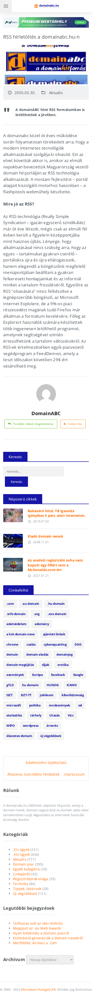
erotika (62, 664)
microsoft (13, 705)
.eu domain (30, 603)
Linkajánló (21, 874)
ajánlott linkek (54, 634)
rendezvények (59, 705)
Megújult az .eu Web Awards (37, 928)
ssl (80, 705)
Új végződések (25, 893)
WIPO (10, 725)
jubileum (46, 695)
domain (12, 654)
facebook (58, 674)
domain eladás (37, 654)
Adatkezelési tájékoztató (46, 762)
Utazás (54, 715)
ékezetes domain (19, 736)
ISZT (9, 695)
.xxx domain (57, 614)
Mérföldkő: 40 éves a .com (35, 943)
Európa (37, 674)
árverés (52, 725)
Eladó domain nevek (45, 536)
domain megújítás (20, 664)
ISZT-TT (26, 695)
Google (78, 674)
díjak (45, 664)
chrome (12, 644)
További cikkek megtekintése (33, 424)
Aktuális (56, 92)
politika (35, 705)
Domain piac (23, 864)
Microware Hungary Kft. (39, 989)
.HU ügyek (21, 854)
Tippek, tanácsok (27, 888)
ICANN (72, 685)
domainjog (64, 654)
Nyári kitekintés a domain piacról (41, 933)
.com (10, 603)
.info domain (16, 614)
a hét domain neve (20, 634)
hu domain (30, 685)
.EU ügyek (21, 849)
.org (36, 614)
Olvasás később (13, 514)
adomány (42, 624)
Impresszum (74, 774)
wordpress (30, 725)
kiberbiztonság (73, 695)
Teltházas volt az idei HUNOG (38, 923)
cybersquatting (55, 644)
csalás (31, 644)
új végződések (50, 736)
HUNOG (52, 685)
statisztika (14, 715)
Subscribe (75, 424)
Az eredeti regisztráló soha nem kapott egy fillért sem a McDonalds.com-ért (55, 565)
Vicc (71, 715)
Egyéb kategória (26, 869)
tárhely (35, 715)
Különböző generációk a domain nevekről (48, 938)
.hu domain (56, 603)
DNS (78, 644)
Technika (20, 883)
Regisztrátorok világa (30, 879)
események (15, 674)
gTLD (10, 685)
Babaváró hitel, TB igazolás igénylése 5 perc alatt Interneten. (56, 513)
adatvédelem (16, 624)
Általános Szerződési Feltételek (33, 774)
